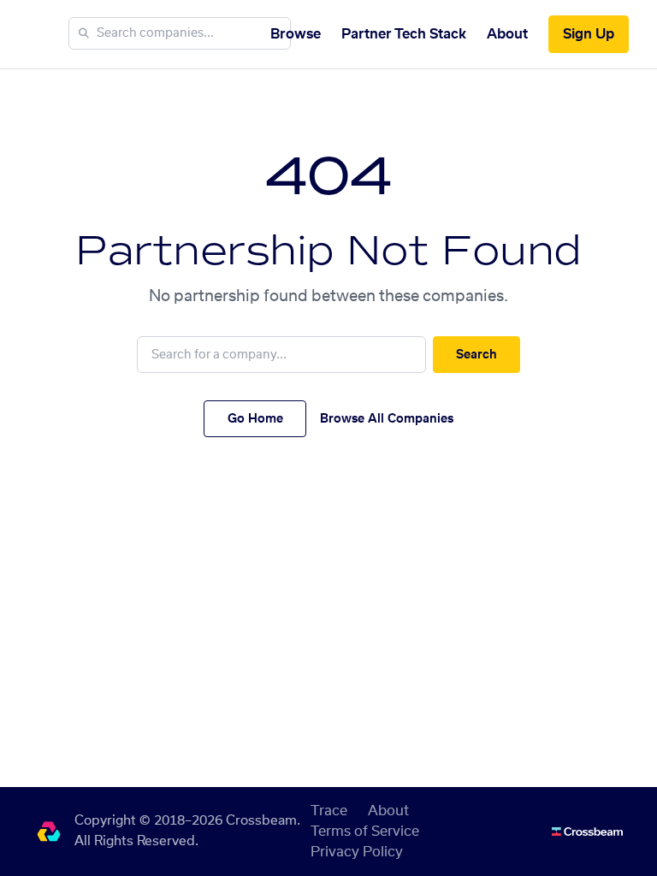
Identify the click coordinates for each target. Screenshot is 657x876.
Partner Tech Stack (403, 34)
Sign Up (588, 34)
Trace (329, 811)
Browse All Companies (386, 419)
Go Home (255, 419)
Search (476, 355)
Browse (295, 34)
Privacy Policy (357, 852)
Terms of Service (365, 831)
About (507, 34)
